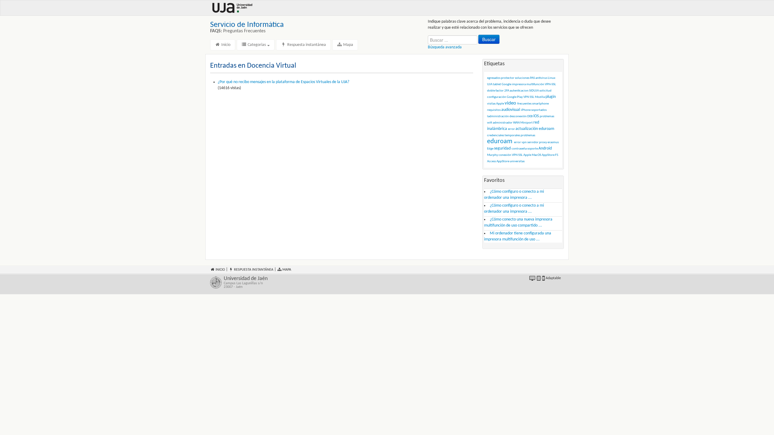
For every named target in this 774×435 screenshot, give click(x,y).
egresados (493, 78)
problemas (528, 135)
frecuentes (524, 103)
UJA (489, 84)
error (511, 129)
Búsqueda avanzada (445, 47)
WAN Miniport (523, 122)
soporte (532, 148)
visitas (491, 103)
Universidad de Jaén (246, 282)
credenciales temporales (503, 135)
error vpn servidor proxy (530, 142)
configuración (496, 97)
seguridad (502, 148)
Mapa (347, 45)
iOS (536, 116)
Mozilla (540, 97)
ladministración (498, 116)
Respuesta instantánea (306, 45)
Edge (490, 148)
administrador (502, 122)
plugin (550, 97)
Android (545, 148)
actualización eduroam (534, 129)
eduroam (499, 141)
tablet (497, 84)
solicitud (545, 90)
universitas (517, 161)
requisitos (494, 110)
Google (506, 84)
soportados (539, 110)
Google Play (515, 97)
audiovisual (510, 110)
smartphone (540, 103)
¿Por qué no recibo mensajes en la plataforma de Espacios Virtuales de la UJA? (283, 82)
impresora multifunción (528, 84)
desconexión (518, 116)
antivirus (541, 78)
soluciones (522, 78)
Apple (500, 103)
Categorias (257, 45)
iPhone (526, 110)
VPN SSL (528, 97)
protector (507, 78)
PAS (532, 78)
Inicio (225, 45)
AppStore (502, 161)
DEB (530, 116)
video (510, 103)
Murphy (492, 155)
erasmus (553, 142)
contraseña (519, 148)
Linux (551, 78)
